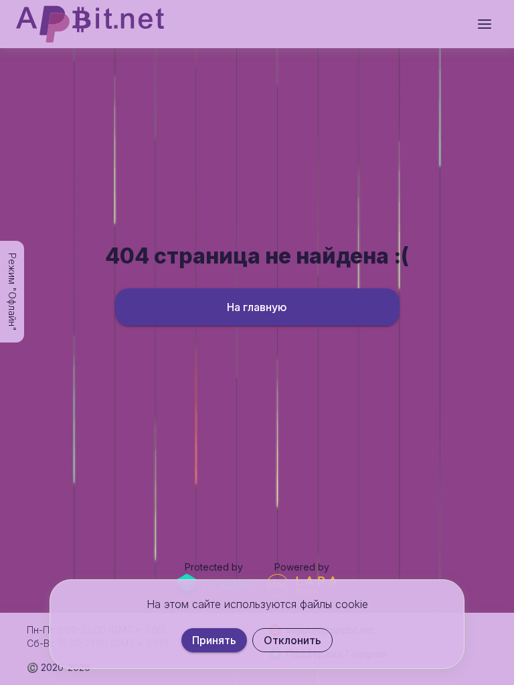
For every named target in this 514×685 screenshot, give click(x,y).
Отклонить (292, 640)
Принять (214, 640)
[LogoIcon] (90, 24)
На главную (257, 307)
